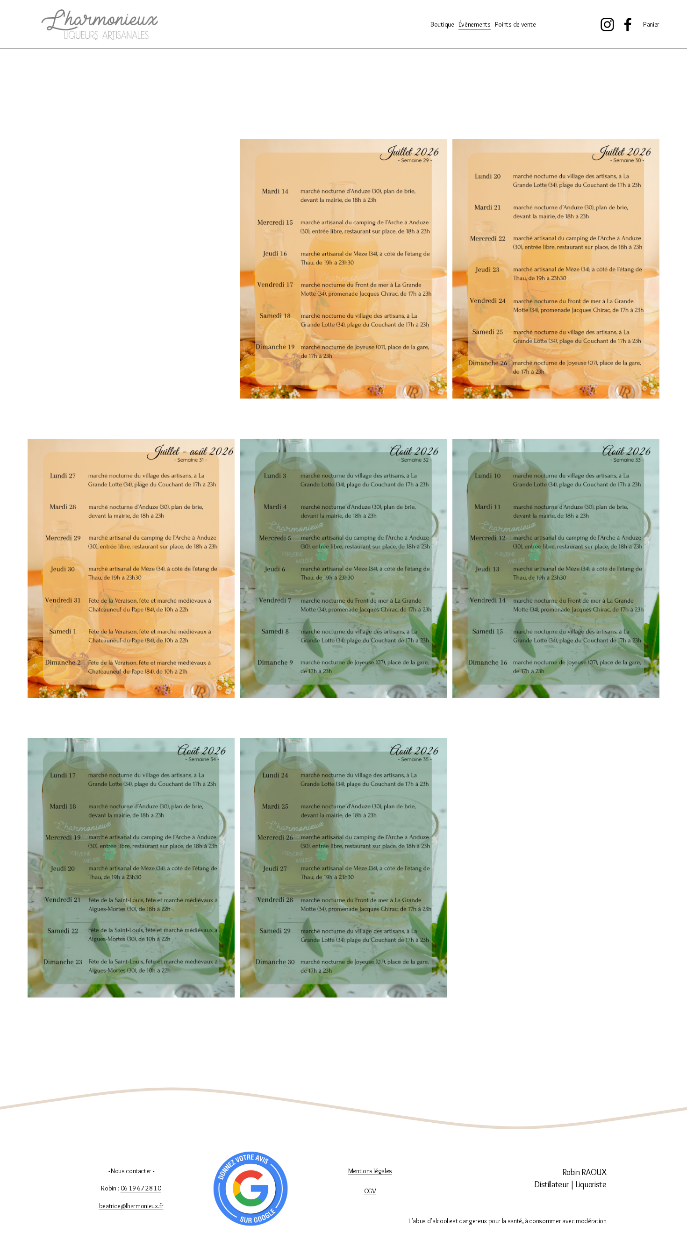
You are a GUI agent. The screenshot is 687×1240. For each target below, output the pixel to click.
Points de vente (515, 24)
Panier (651, 24)
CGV (370, 1191)
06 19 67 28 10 (141, 1188)
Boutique (442, 24)
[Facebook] (628, 24)
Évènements (474, 24)
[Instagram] (607, 24)
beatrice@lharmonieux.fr (131, 1206)
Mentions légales (370, 1171)
